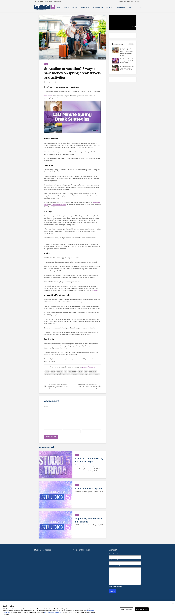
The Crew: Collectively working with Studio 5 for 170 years (126, 60)
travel (81, 374)
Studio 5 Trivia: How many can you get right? (89, 460)
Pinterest (58, 1)
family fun (59, 371)
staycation (75, 374)
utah (90, 374)
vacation (96, 374)
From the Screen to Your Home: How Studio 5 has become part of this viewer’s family (126, 51)
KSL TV (120, 1)
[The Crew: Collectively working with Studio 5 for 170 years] (115, 60)
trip (86, 374)
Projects (66, 7)
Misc (46, 64)
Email (65, 428)
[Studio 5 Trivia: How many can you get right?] (55, 465)
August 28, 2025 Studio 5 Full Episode (88, 520)
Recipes (74, 7)
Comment (46, 406)
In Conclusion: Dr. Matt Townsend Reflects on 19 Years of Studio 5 (127, 68)
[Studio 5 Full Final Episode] (55, 495)
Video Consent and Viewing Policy (53, 612)
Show (58, 7)
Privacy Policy (6, 612)
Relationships (85, 7)
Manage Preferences (126, 609)
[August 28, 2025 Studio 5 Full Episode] (55, 525)
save (85, 371)
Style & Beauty (120, 7)
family (53, 371)
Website (84, 428)
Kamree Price (48, 96)
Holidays (109, 7)
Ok (173, 603)
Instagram (39, 1)
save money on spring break (53, 374)
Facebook (49, 1)
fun (65, 371)
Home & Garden (98, 7)
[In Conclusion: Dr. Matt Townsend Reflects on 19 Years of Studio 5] (115, 68)
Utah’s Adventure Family (58, 204)
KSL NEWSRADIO (128, 1)
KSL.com (137, 1)
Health (130, 7)
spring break (66, 374)
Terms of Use (91, 610)
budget (47, 371)
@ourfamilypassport (88, 367)
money (80, 371)
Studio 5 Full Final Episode (89, 488)
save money (92, 371)
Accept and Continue (141, 609)
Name (46, 428)
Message (114, 566)
